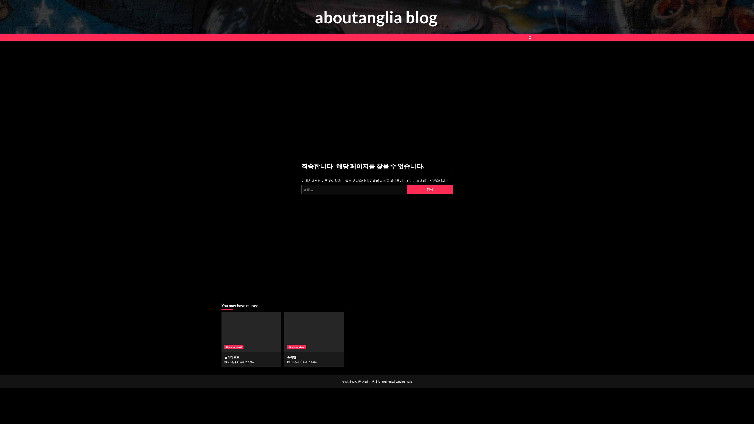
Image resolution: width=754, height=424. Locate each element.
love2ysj (232, 362)
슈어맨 (291, 357)
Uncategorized (234, 347)
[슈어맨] (314, 332)
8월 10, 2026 (247, 362)
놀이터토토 (231, 357)
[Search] (530, 37)
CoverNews (404, 381)
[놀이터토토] (251, 332)
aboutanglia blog (376, 17)
